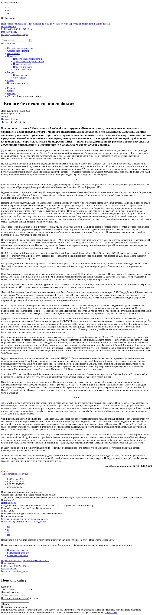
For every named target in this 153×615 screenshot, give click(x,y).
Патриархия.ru (8, 503)
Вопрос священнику (17, 83)
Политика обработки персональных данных (23, 521)
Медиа (10, 72)
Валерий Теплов (9, 119)
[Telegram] (15, 122)
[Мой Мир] (24, 122)
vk (8, 532)
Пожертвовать (8, 26)
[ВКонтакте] (7, 122)
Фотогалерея (19, 77)
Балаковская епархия (17, 555)
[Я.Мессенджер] (3, 122)
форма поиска (102, 23)
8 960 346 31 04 (24, 29)
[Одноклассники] (11, 122)
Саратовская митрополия (20, 48)
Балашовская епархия (18, 552)
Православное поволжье (48, 23)
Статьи (10, 80)
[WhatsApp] (20, 122)
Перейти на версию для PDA (16, 560)
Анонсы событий (22, 69)
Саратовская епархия (18, 50)
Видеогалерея (20, 75)
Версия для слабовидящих (14, 34)
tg (8, 529)
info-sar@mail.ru (9, 32)
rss (8, 535)
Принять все (111, 612)
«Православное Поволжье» (15, 474)
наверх (4, 471)
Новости (11, 56)
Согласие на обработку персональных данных (24, 519)
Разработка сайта (40, 560)
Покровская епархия (17, 550)
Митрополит (13, 53)
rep (8, 526)
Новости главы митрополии (27, 59)
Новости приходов (22, 67)
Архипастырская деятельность (28, 61)
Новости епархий (22, 64)
